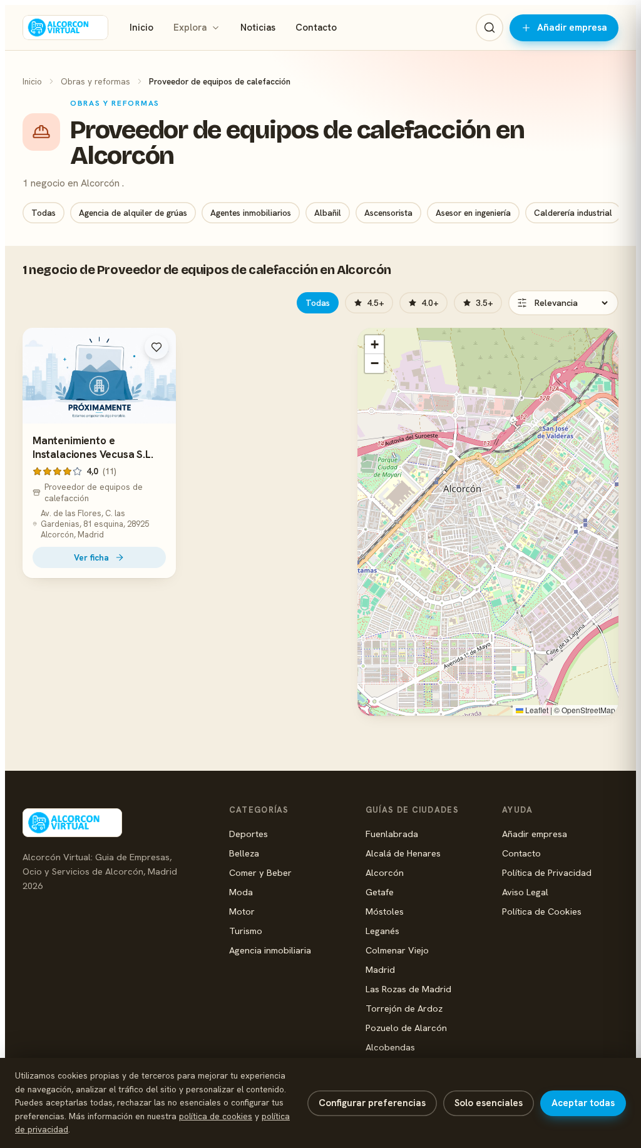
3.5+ (484, 302)
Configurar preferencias (372, 1103)
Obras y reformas (95, 81)
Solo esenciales (488, 1103)
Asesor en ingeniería (473, 212)
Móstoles (385, 911)
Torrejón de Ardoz (404, 1008)
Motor (242, 911)
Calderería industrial (573, 212)
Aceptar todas (583, 1103)
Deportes (248, 834)
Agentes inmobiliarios (250, 212)
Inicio (141, 27)
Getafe (380, 892)
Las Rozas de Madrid (408, 989)
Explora (190, 27)
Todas (43, 212)
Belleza (244, 853)
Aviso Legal (525, 892)
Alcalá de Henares (403, 853)
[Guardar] (156, 347)
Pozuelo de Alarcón (406, 1028)
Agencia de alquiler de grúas (133, 212)
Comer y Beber (260, 872)
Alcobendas (390, 1047)
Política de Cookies (542, 911)
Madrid (380, 969)
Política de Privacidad (547, 872)
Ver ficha (91, 557)
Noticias (257, 27)
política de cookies (215, 1116)
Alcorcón (385, 872)
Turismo (245, 931)
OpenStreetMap (588, 709)
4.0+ (430, 302)
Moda (241, 892)
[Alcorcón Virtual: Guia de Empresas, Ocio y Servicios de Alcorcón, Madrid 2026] (65, 27)
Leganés (382, 931)
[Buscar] (489, 27)
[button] (374, 344)
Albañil (327, 212)
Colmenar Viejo (397, 950)
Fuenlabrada (392, 834)
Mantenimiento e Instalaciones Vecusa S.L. (93, 447)
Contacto (316, 27)
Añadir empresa (572, 27)
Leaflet (535, 709)
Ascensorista (388, 212)
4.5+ (375, 302)
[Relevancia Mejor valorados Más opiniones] (563, 302)
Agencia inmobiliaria (270, 950)
